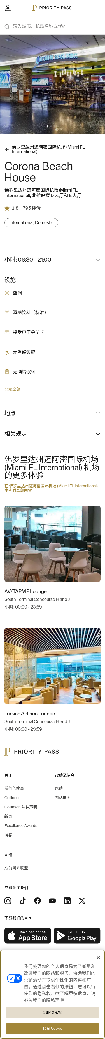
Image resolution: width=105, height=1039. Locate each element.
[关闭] (98, 957)
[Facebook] (37, 900)
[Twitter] (82, 900)
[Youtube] (52, 900)
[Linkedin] (67, 900)
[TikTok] (22, 900)
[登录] (7, 8)
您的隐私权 (52, 1012)
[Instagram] (7, 900)
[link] (28, 936)
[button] (47, 126)
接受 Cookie (52, 1028)
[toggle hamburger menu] (97, 8)
